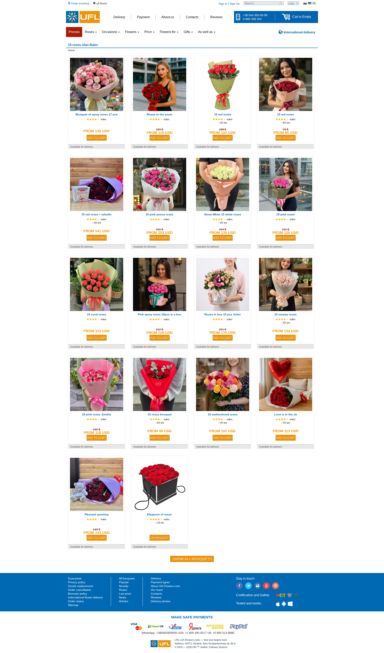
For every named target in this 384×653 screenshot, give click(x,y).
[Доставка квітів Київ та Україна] (309, 3)
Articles (123, 601)
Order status (76, 601)
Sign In (223, 3)
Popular (124, 582)
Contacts (156, 593)
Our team (157, 589)
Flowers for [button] (168, 32)
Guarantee (75, 578)
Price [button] (148, 32)
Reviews (156, 597)
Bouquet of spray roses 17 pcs (97, 114)
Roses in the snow (159, 114)
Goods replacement (80, 586)
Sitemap (73, 605)
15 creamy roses (285, 314)
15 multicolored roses (222, 414)
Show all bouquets (192, 559)
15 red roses (222, 114)
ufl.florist (101, 3)
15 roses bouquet (160, 414)
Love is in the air (285, 414)
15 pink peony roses (159, 214)
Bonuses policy (77, 593)
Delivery (156, 578)
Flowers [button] (131, 32)
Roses (123, 589)
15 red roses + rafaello (96, 214)
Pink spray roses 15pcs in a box (159, 314)
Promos (74, 32)
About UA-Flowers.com (165, 586)
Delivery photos (160, 601)
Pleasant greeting (97, 514)
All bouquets (127, 578)
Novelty (123, 586)
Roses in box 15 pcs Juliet (222, 314)
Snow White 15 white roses (222, 214)
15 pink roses (285, 214)
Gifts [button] (187, 32)
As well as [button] (205, 32)
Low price (125, 593)
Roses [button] (90, 32)
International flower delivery (85, 597)
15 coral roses (96, 314)
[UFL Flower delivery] (83, 17)
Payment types (160, 582)
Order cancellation (79, 589)
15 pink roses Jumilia (96, 414)
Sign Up (235, 3)
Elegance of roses (159, 514)
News (122, 597)
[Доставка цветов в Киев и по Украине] (305, 3)
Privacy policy (76, 582)
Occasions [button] (110, 32)
